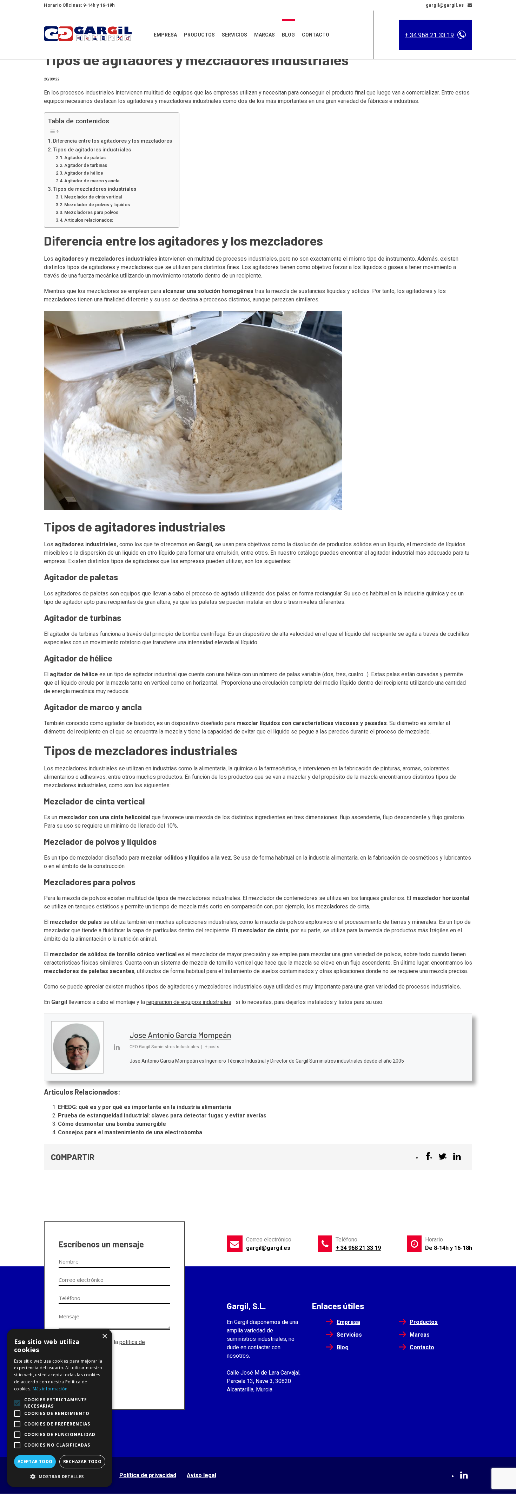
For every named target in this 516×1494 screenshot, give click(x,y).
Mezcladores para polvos (91, 212)
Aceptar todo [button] (35, 1461)
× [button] (104, 1336)
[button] (59, 1476)
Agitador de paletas (85, 157)
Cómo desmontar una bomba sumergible (112, 1124)
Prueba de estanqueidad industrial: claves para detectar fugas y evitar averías (162, 1115)
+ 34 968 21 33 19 (429, 35)
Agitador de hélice (83, 173)
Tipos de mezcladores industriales (94, 189)
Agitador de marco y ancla (91, 180)
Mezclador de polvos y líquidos (97, 204)
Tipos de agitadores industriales (92, 150)
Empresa (165, 35)
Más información (50, 1389)
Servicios (234, 35)
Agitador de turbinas (85, 165)
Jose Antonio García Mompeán (180, 1034)
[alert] (59, 1408)
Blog (288, 35)
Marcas (264, 35)
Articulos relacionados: (88, 220)
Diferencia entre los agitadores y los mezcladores (112, 141)
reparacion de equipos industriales (188, 1002)
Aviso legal (201, 1475)
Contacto (315, 35)
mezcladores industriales (86, 768)
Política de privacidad (147, 1475)
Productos (199, 35)
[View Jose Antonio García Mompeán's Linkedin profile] (117, 1047)
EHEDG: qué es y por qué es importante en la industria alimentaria (144, 1107)
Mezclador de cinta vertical (93, 197)
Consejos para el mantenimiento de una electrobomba (130, 1132)
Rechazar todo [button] (82, 1461)
